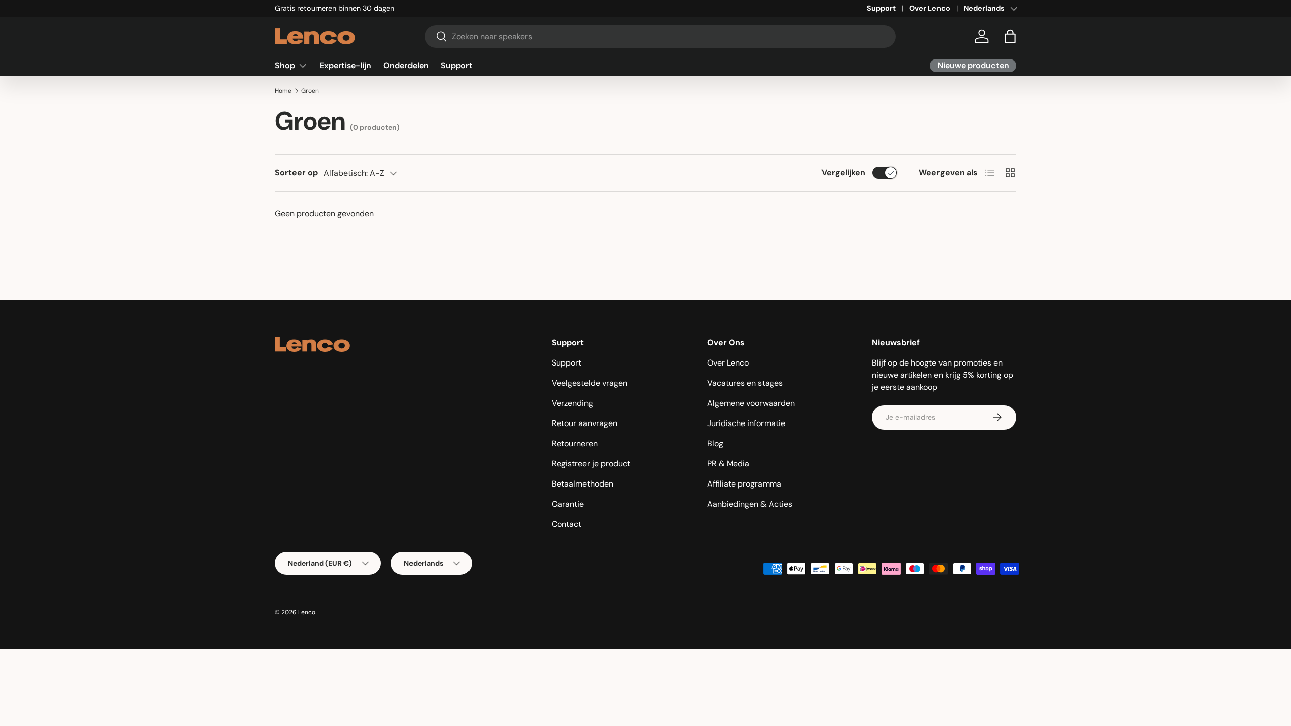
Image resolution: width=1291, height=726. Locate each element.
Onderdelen (406, 65)
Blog (715, 443)
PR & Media (728, 463)
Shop (285, 65)
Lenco (306, 612)
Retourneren (575, 443)
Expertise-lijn (345, 65)
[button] (1010, 36)
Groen (310, 91)
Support (881, 8)
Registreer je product (591, 463)
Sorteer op (296, 172)
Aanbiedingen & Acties (749, 504)
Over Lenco (929, 8)
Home (283, 91)
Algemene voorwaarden (751, 403)
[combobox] (660, 36)
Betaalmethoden (582, 483)
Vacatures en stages (745, 383)
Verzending (572, 403)
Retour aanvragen (584, 423)
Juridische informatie (746, 423)
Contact (566, 524)
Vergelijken (843, 172)
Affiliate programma (744, 483)
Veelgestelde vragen (589, 383)
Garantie (568, 504)
